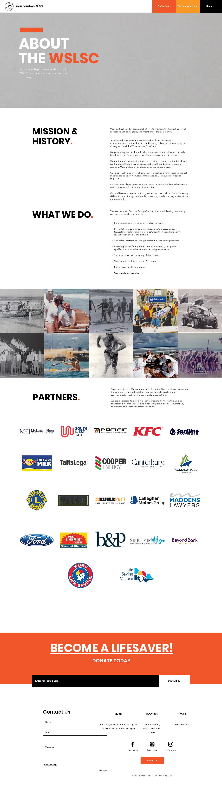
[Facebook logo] (132, 744)
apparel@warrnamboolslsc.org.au (118, 728)
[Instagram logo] (170, 744)
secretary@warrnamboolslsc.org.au (118, 724)
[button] (208, 6)
